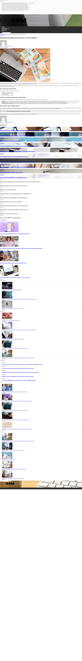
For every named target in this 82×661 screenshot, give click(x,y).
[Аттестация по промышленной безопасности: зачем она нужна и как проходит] (7, 390)
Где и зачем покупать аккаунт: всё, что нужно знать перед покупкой (13, 339)
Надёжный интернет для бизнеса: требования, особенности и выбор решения (14, 8)
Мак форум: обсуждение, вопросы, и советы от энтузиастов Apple (13, 308)
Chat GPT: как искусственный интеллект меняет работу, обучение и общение (14, 5)
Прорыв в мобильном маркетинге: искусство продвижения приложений (14, 233)
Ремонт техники (4, 30)
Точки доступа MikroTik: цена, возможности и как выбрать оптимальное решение (15, 6)
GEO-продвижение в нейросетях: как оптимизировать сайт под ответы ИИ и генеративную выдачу (18, 2)
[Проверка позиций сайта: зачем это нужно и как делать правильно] (7, 449)
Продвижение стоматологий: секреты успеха (11, 172)
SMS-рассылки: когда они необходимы (10, 141)
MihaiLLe (8, 46)
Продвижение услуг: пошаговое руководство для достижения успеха (17, 167)
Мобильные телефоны (5, 28)
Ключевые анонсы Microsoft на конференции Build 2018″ (11, 289)
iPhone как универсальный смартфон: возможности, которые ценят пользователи (15, 7)
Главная (3, 26)
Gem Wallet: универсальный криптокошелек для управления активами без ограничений (16, 429)
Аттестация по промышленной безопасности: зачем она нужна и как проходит (14, 3)
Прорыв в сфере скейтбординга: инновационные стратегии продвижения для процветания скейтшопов (21, 248)
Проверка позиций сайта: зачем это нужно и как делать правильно (17, 135)
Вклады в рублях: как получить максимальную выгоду (11, 320)
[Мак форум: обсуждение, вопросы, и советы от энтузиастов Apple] (7, 307)
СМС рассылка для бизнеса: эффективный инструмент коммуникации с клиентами (15, 9)
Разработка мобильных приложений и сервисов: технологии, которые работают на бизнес (16, 4)
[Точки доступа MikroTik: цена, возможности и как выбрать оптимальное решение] (7, 418)
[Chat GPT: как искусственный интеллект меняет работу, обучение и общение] (7, 347)
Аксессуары (4, 27)
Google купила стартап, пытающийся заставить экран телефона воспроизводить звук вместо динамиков (19, 299)
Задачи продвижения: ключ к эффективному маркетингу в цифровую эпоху (19, 146)
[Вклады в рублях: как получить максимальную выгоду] (7, 319)
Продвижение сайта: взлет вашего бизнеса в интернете (14, 156)
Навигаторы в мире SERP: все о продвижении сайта (13, 177)
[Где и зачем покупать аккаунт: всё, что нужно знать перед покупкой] (7, 338)
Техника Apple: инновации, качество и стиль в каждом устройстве (12, 10)
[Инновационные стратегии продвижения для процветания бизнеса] (7, 477)
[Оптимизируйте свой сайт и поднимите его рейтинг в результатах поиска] (9, 275)
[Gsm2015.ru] (13, 23)
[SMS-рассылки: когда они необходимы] (7, 458)
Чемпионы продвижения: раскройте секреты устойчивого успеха (13, 263)
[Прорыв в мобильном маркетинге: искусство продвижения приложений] (9, 231)
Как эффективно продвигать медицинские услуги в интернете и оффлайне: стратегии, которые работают (19, 329)
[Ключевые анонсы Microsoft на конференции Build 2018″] (7, 288)
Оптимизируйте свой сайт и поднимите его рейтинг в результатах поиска (15, 277)
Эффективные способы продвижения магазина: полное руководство (17, 162)
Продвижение (4, 29)
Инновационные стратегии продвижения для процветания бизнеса (17, 151)
